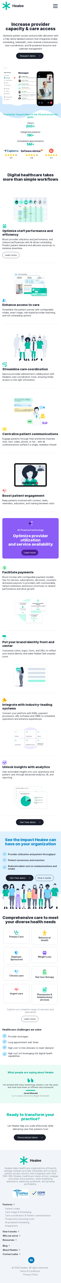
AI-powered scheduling (17, 1222)
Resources (8, 1240)
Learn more (11, 255)
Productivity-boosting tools (19, 1219)
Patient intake (12, 1208)
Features (8, 1204)
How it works (44, 878)
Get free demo (28, 822)
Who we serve (10, 1235)
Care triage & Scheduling (18, 1212)
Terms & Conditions (30, 1271)
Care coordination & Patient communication (28, 1215)
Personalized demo (28, 1137)
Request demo (28, 56)
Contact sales (10, 1254)
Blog (5, 1245)
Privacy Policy (30, 1274)
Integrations (11, 1225)
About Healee (10, 1250)
